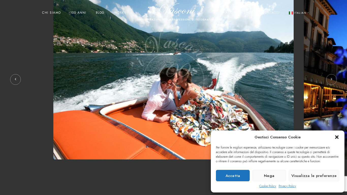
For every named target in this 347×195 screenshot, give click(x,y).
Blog (100, 13)
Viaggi (228, 13)
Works (120, 13)
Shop (248, 13)
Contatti (270, 13)
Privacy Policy (287, 186)
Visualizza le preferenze (314, 175)
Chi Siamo (51, 13)
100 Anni (78, 13)
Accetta (233, 175)
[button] (336, 137)
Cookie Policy (267, 186)
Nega (269, 175)
